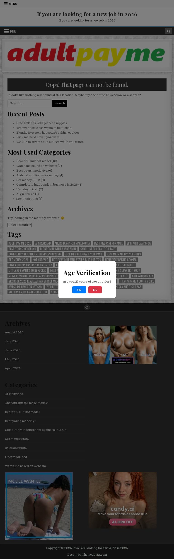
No (95, 289)
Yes (79, 289)
